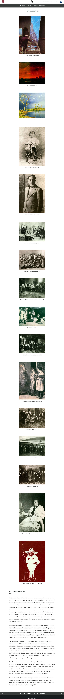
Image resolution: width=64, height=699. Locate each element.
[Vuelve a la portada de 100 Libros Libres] (3, 2)
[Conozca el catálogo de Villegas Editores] (32, 1)
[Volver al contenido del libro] (20, 5)
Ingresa (49, 1)
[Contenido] (2, 5)
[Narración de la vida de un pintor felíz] (62, 5)
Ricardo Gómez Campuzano (30, 5)
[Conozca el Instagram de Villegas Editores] (51, 1)
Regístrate (45, 1)
